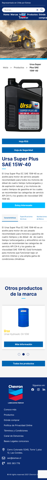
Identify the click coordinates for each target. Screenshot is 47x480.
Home (6, 14)
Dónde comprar (11, 420)
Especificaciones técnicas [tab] (26, 218)
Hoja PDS (23, 141)
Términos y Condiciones (16, 430)
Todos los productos (23, 363)
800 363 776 (13, 463)
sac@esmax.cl (14, 458)
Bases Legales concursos (16, 441)
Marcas (14, 14)
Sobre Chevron (23, 16)
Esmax (28, 3)
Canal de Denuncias (14, 436)
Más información (23, 344)
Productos (32, 14)
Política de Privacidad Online (18, 425)
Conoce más (10, 409)
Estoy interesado (23, 205)
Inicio (5, 67)
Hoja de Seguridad (23, 150)
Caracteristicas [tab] (10, 218)
